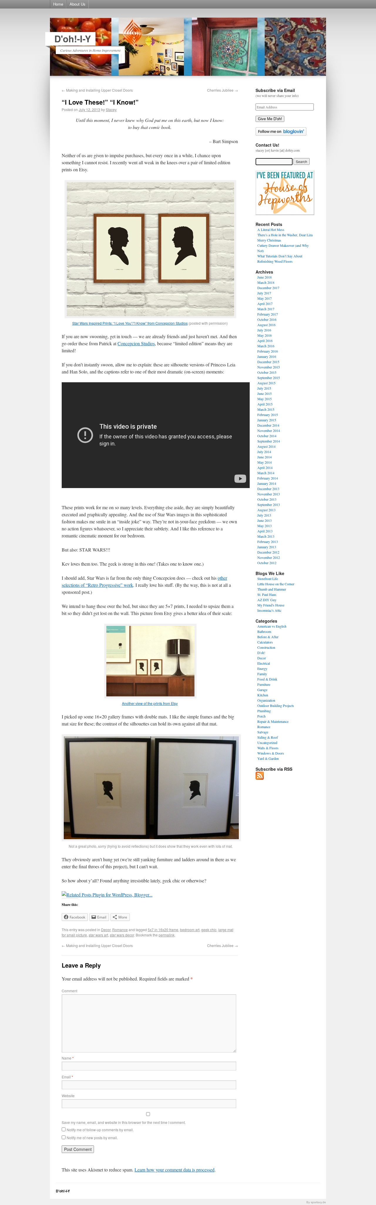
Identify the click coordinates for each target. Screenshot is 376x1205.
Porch (261, 716)
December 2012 (268, 552)
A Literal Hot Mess (270, 229)
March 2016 (265, 345)
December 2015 (268, 361)
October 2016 (266, 319)
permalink (166, 934)
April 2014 (265, 467)
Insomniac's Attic (269, 610)
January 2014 (266, 483)
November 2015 (268, 367)
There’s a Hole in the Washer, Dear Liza (285, 234)
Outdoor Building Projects (275, 705)
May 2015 (264, 398)
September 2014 (268, 441)
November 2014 (268, 430)
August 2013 (266, 509)
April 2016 (265, 340)
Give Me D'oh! (270, 119)
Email (67, 1076)
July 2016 (264, 330)
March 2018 (265, 282)
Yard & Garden (268, 758)
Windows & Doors (270, 753)
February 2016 (267, 351)
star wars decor (122, 934)
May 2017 (264, 298)
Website (68, 1095)
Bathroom (264, 631)
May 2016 (264, 335)
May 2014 (264, 462)
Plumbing (264, 710)
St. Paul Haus (266, 594)
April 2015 (265, 404)
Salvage (262, 732)
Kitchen (262, 695)
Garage (262, 689)
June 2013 (264, 520)
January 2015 (266, 420)
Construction (266, 647)
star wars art (98, 934)
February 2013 (267, 541)
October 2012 (266, 562)
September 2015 (268, 377)
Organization (266, 700)
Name (68, 1057)
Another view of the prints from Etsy (150, 703)
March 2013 (265, 536)
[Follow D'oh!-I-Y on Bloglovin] (281, 134)
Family (262, 673)
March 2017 (265, 308)
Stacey (111, 109)
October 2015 (266, 372)
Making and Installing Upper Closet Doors (97, 90)
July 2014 (264, 451)
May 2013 (264, 525)
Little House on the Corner (275, 583)
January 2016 (266, 356)
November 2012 (268, 557)
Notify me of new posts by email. (92, 1137)
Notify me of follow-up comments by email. (100, 1129)
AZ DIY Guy (266, 599)
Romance (120, 929)
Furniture (263, 684)
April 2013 (265, 531)
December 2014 (268, 425)
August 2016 (266, 324)
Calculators (265, 642)
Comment (69, 990)
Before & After (267, 636)
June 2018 (264, 277)
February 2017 (267, 314)
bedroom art (189, 929)
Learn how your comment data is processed (174, 1170)
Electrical (263, 663)
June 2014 (264, 457)
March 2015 (265, 409)
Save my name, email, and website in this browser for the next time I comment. (124, 1122)
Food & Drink (267, 679)
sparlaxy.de (318, 1202)
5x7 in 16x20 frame (163, 929)
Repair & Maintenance (272, 721)
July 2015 (264, 388)
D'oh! (261, 652)
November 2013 (268, 494)
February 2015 (267, 414)
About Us (77, 4)
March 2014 (265, 472)
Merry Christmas (269, 240)
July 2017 (264, 293)
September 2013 (268, 504)
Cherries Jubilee (222, 90)
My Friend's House (270, 605)
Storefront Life (267, 578)
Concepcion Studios (136, 343)
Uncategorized (267, 742)
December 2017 (268, 287)
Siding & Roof (267, 737)
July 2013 (264, 515)
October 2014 (266, 435)
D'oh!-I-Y (72, 38)
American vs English (271, 626)
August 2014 (266, 446)
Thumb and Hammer (271, 589)
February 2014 (267, 478)
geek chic (208, 929)
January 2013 (266, 546)
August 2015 (266, 383)
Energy (262, 668)
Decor (105, 929)
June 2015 (264, 393)
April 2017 (265, 303)
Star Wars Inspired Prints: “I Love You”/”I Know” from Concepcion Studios (130, 323)
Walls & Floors (267, 747)
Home (58, 4)
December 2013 (268, 488)
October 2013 (266, 499)
